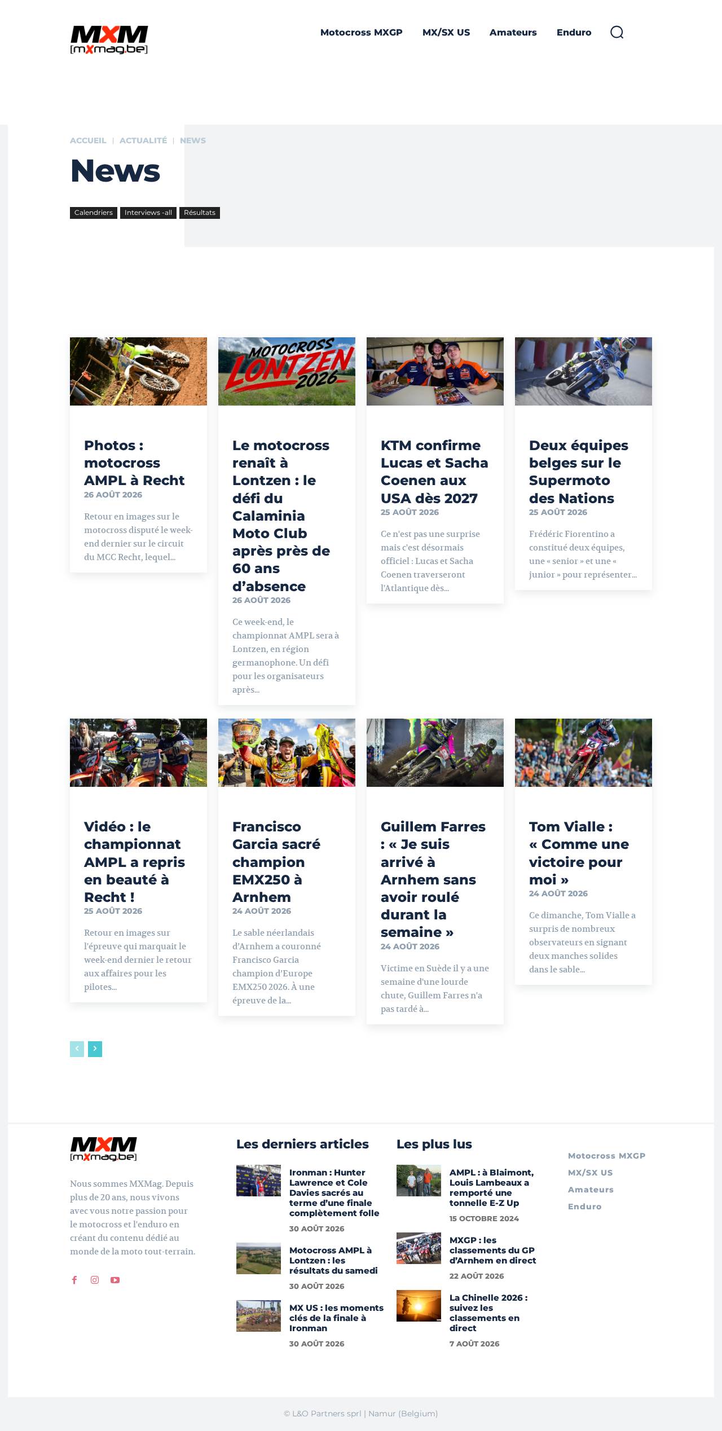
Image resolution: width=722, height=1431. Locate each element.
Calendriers (93, 212)
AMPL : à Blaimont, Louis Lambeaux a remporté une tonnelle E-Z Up (492, 1187)
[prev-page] (77, 1049)
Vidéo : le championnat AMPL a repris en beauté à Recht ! (134, 861)
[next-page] (95, 1049)
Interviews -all (148, 212)
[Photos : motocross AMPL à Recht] (138, 371)
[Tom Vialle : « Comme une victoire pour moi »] (583, 753)
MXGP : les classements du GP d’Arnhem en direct (493, 1250)
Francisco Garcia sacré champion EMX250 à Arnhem (276, 861)
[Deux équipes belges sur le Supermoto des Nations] (583, 371)
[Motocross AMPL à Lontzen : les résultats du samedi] (258, 1258)
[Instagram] (94, 1279)
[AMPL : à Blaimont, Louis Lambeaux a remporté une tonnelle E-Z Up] (419, 1180)
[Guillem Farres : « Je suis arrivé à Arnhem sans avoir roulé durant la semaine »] (435, 753)
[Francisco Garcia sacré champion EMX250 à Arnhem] (286, 753)
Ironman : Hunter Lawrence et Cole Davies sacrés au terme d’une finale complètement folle (334, 1192)
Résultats (199, 212)
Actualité (143, 140)
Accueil (88, 140)
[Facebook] (74, 1279)
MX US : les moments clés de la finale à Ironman (336, 1317)
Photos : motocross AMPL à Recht (134, 462)
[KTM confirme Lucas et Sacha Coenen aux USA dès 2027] (435, 371)
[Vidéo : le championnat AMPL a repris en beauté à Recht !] (138, 753)
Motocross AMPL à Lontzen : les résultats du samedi (333, 1260)
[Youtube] (115, 1279)
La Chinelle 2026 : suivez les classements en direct (488, 1312)
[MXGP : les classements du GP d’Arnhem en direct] (419, 1247)
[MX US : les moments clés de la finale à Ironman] (258, 1315)
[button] (616, 31)
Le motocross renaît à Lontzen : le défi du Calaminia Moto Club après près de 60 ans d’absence (281, 516)
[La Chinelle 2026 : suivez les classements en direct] (419, 1305)
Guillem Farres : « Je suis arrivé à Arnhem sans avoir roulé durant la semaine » (433, 879)
